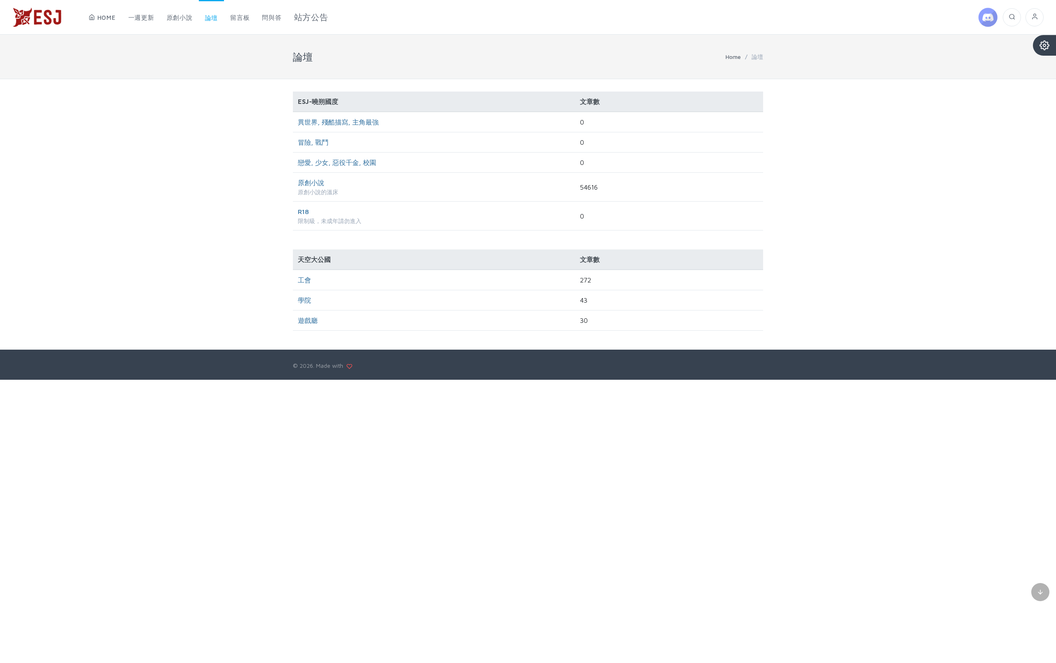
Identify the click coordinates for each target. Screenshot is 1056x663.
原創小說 (311, 182)
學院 (304, 300)
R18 (303, 211)
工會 (304, 280)
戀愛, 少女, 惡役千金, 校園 (337, 162)
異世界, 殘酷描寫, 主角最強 (338, 122)
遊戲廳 (308, 320)
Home (733, 56)
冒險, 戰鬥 (313, 142)
